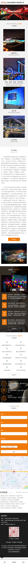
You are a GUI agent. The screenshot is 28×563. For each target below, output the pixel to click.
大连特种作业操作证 (13, 502)
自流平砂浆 (12, 504)
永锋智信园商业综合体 (7, 345)
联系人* (2, 414)
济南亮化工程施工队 (11, 497)
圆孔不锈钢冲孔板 (4, 502)
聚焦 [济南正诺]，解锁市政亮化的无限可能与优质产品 (17, 320)
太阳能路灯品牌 (14, 506)
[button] (25, 289)
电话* (2, 422)
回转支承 (21, 502)
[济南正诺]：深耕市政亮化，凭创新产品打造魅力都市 (17, 294)
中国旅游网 (19, 508)
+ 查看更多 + (14, 239)
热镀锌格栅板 (16, 499)
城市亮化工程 (12, 495)
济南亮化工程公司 (4, 495)
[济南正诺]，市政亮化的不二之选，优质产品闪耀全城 (17, 311)
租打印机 (2, 506)
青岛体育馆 (7, 370)
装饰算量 (7, 504)
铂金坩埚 (10, 499)
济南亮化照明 (3, 497)
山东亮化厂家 (19, 495)
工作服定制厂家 (3, 499)
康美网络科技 (16, 551)
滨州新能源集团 (7, 358)
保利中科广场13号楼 (21, 358)
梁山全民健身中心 (21, 351)
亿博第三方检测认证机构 (6, 508)
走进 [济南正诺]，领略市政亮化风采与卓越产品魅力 (17, 303)
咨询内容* (3, 438)
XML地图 (8, 542)
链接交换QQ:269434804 (22, 492)
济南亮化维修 (20, 497)
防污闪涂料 (22, 504)
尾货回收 (14, 508)
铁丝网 (17, 504)
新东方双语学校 (21, 370)
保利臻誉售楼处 (7, 364)
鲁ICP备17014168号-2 (14, 549)
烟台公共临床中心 (7, 351)
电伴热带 (2, 504)
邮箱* (2, 430)
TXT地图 (14, 542)
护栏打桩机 (7, 506)
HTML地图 (19, 542)
